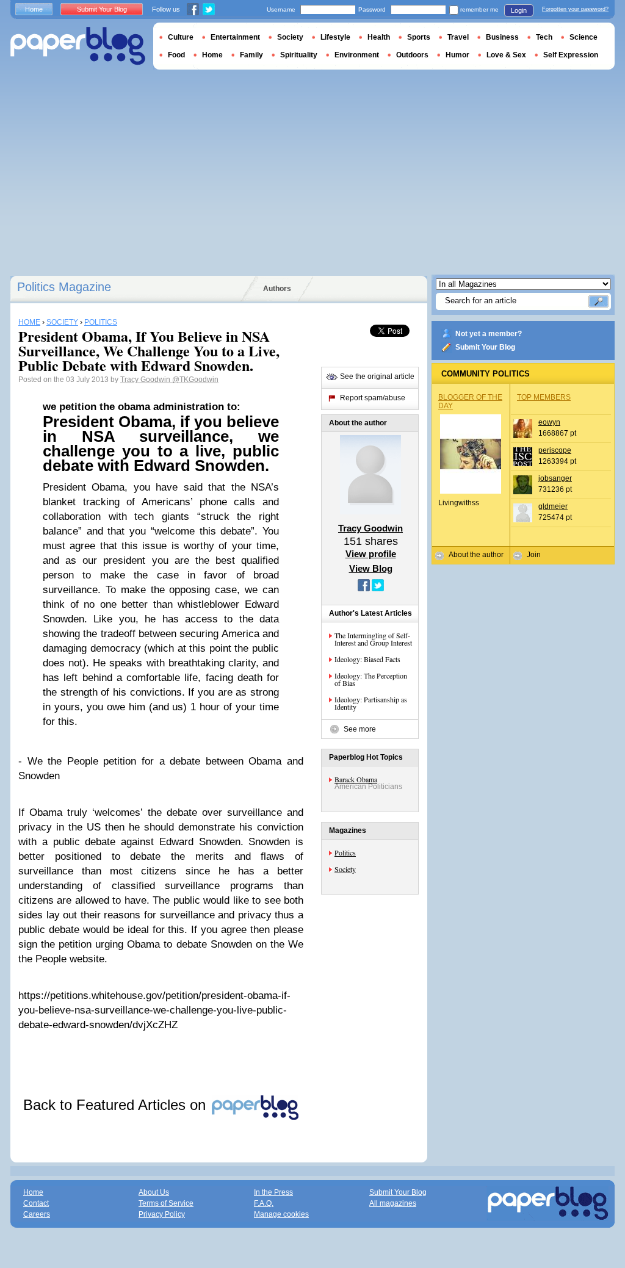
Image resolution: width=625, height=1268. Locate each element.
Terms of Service (166, 1203)
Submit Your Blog (485, 347)
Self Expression (570, 55)
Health (378, 37)
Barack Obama (355, 779)
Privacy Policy (162, 1214)
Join (534, 554)
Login (519, 10)
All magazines (392, 1203)
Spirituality (298, 55)
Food (176, 55)
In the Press (273, 1192)
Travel (458, 37)
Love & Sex (506, 55)
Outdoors (412, 55)
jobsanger (555, 478)
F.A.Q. (263, 1203)
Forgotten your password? (575, 9)
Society (345, 869)
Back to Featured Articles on (116, 1105)
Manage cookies (281, 1214)
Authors (277, 288)
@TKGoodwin (195, 379)
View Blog (370, 568)
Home (34, 9)
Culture (180, 37)
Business (502, 37)
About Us (154, 1192)
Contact (36, 1203)
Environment (356, 55)
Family (251, 55)
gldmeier (553, 506)
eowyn (549, 422)
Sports (418, 37)
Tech (544, 37)
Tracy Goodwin (146, 379)
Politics (345, 852)
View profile (370, 554)
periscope (554, 450)
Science (583, 37)
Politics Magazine (64, 287)
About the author (476, 554)
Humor (457, 55)
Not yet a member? (488, 334)
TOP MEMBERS (544, 397)
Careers (36, 1214)
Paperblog (77, 46)
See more (360, 729)
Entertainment (235, 37)
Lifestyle (335, 37)
